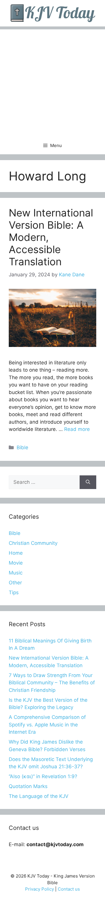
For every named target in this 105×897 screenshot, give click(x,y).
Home (16, 553)
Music (15, 573)
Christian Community (33, 543)
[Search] (88, 482)
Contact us (69, 889)
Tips (14, 592)
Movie (16, 563)
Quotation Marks (28, 786)
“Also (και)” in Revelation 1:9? (43, 776)
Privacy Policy (39, 889)
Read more (77, 429)
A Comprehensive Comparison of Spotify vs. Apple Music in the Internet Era (47, 724)
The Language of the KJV (39, 796)
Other (15, 583)
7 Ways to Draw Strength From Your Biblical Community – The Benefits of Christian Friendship (52, 682)
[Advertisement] (52, 81)
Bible (22, 447)
